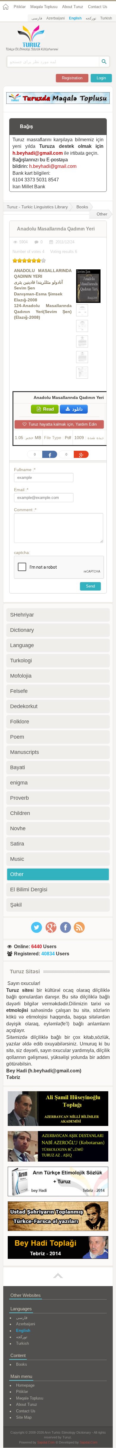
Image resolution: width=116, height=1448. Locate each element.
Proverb (19, 798)
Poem (17, 737)
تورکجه (91, 18)
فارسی (37, 18)
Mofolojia (21, 676)
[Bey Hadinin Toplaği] (58, 1248)
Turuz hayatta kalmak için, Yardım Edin (62, 424)
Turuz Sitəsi (25, 972)
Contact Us (97, 6)
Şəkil (16, 905)
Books (82, 206)
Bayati (17, 767)
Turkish (106, 18)
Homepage (25, 1385)
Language (22, 645)
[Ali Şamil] (58, 1109)
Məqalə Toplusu (43, 6)
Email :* (21, 489)
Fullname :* (24, 469)
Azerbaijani (55, 18)
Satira (17, 844)
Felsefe (19, 691)
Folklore (19, 722)
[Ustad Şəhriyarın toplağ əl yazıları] (58, 1217)
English (75, 18)
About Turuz (72, 6)
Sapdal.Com (46, 1442)
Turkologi (21, 661)
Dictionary (22, 630)
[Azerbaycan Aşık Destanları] (58, 1147)
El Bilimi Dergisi (28, 890)
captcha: (22, 552)
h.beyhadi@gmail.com (37, 153)
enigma (19, 783)
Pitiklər (20, 6)
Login (101, 78)
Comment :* (25, 509)
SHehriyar (22, 615)
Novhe (18, 828)
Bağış (26, 126)
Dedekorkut (23, 706)
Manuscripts (24, 752)
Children (20, 813)
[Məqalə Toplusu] (58, 102)
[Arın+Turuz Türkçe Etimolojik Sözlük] (58, 1182)
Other (102, 214)
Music (17, 859)
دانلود (77, 409)
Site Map (24, 1417)
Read (48, 409)
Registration (72, 78)
